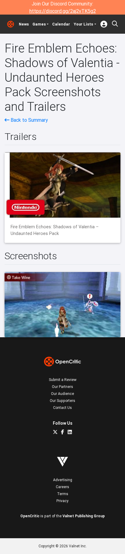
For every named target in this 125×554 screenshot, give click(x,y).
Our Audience (62, 393)
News (24, 24)
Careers (62, 486)
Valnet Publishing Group (83, 516)
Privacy (62, 500)
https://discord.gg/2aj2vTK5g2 (62, 11)
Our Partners (62, 386)
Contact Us (62, 407)
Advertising (62, 480)
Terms (62, 493)
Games (39, 24)
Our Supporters (62, 400)
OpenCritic (29, 516)
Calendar (61, 24)
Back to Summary (28, 120)
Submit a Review (62, 379)
